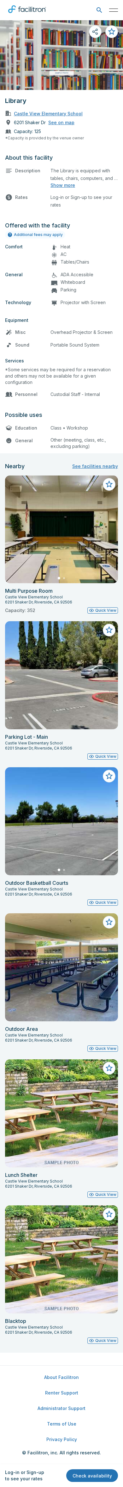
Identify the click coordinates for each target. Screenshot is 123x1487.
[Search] (99, 10)
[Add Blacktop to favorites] (109, 1214)
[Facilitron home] (27, 14)
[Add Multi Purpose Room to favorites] (109, 484)
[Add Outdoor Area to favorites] (109, 922)
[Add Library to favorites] (111, 31)
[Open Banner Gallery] (61, 55)
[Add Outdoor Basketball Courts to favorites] (109, 776)
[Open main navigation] (113, 10)
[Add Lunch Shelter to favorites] (109, 1068)
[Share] (95, 31)
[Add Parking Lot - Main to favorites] (109, 630)
